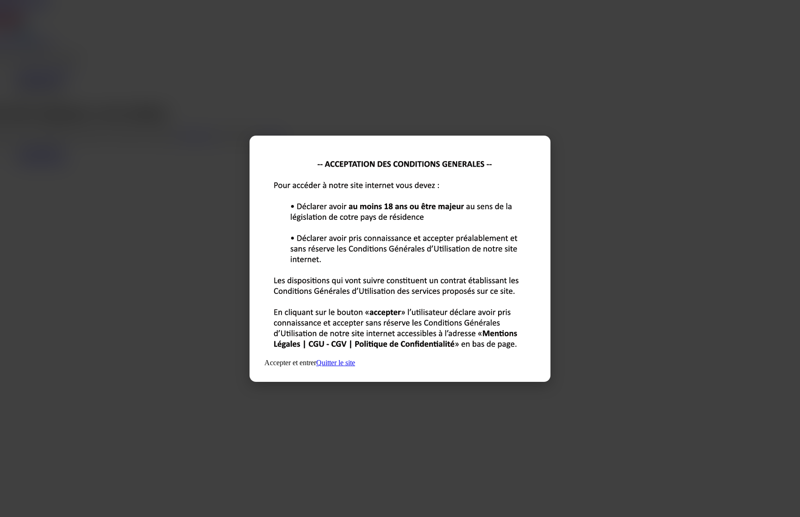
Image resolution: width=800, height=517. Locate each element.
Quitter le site (335, 363)
